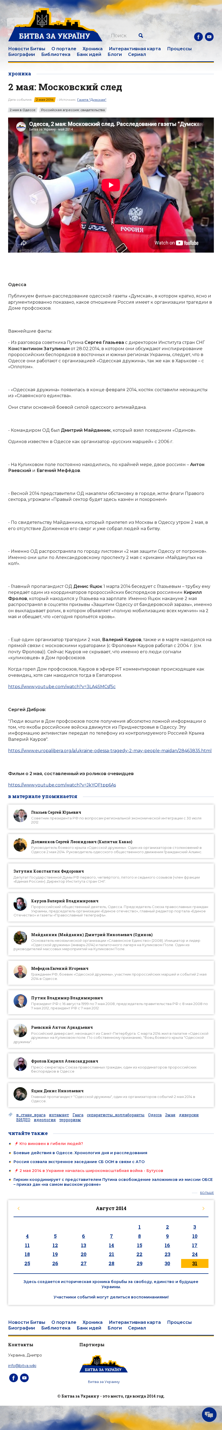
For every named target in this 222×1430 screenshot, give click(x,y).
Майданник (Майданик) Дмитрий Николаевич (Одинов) (92, 934)
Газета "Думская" (91, 100)
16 (167, 1245)
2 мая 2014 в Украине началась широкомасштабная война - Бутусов (91, 1170)
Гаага (78, 1115)
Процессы (179, 48)
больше (207, 1193)
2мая (170, 1115)
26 (55, 1263)
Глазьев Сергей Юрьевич (56, 812)
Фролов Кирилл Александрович (64, 1061)
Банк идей (89, 54)
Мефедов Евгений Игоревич (60, 968)
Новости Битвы (26, 48)
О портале (63, 48)
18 (27, 1254)
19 (55, 1254)
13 (83, 1245)
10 (194, 1236)
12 (55, 1245)
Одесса (155, 1115)
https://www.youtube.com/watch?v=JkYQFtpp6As (62, 785)
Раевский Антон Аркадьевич (62, 1027)
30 (167, 1263)
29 (139, 1263)
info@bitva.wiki (22, 1365)
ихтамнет (59, 1115)
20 (83, 1254)
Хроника (93, 48)
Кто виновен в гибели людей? (51, 1143)
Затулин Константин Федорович (49, 871)
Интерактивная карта (135, 48)
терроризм (70, 1119)
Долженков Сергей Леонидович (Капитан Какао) (81, 841)
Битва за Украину (104, 1381)
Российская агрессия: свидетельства (73, 110)
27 (84, 1263)
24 (195, 1254)
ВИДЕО (23, 1119)
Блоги (114, 54)
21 (111, 1254)
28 (111, 1263)
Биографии (21, 54)
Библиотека (55, 54)
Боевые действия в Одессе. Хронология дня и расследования (80, 1152)
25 (27, 1263)
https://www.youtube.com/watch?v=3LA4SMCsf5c (62, 686)
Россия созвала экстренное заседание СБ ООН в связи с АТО (79, 1161)
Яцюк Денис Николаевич (57, 1090)
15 (139, 1245)
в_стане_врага (30, 1115)
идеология (45, 1119)
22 (139, 1254)
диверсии (189, 1115)
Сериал (137, 54)
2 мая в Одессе (22, 110)
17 (194, 1245)
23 (167, 1254)
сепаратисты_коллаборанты (116, 1115)
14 (111, 1245)
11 (27, 1245)
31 (194, 1263)
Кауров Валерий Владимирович (65, 900)
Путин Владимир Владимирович (67, 997)
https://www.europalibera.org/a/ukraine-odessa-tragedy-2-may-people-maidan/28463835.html (110, 750)
